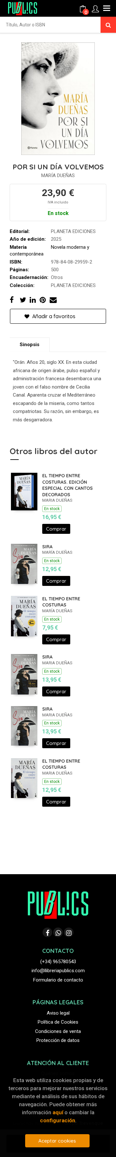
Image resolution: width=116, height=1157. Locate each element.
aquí (58, 1112)
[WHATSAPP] (58, 932)
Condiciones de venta (58, 1031)
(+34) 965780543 (58, 961)
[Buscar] (108, 25)
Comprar (56, 529)
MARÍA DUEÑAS (58, 175)
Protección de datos (58, 1040)
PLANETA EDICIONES (73, 231)
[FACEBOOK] (47, 932)
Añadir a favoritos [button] (53, 316)
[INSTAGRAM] (68, 932)
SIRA (47, 547)
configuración (57, 1120)
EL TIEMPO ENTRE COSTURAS (61, 602)
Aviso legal (58, 1013)
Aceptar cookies (57, 1141)
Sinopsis (29, 344)
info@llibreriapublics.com (58, 970)
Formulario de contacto (58, 980)
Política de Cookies (58, 1022)
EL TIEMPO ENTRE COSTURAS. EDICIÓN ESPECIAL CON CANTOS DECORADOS (67, 485)
